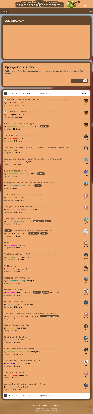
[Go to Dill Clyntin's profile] (86, 148)
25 (51, 112)
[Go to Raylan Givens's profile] (86, 267)
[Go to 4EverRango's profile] (86, 255)
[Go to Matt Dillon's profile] (86, 291)
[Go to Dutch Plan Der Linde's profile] (86, 196)
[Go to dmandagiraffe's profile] (86, 362)
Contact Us (46, 405)
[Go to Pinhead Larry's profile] (86, 160)
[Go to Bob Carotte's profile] (86, 136)
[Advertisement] (31, 42)
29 (40, 195)
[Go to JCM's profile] (86, 231)
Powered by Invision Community (46, 410)
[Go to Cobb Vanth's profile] (86, 326)
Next (29, 93)
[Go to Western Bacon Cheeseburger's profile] (86, 101)
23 (55, 254)
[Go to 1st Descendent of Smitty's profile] (86, 184)
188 (66, 100)
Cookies (56, 405)
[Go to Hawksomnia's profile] (86, 172)
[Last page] (34, 93)
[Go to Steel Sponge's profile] (86, 302)
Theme (36, 405)
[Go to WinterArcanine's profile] (86, 243)
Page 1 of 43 (44, 93)
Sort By (84, 93)
